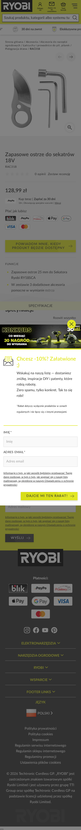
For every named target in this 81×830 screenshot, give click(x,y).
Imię (6, 432)
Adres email (13, 452)
